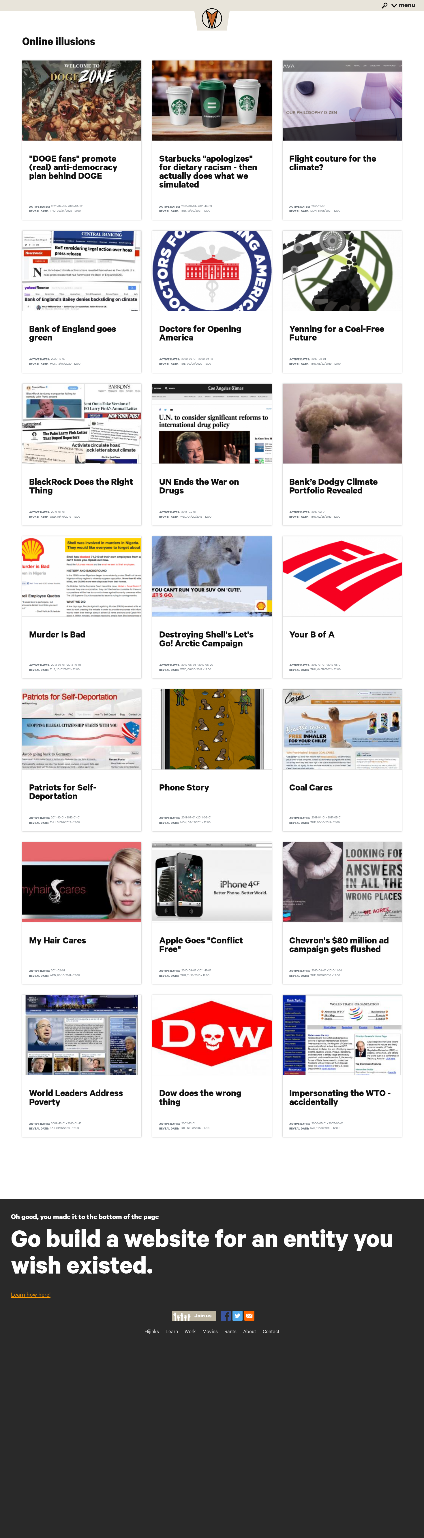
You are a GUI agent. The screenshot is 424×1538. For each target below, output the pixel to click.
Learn (172, 1332)
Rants (230, 1332)
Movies (210, 1332)
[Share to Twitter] (237, 1316)
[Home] (212, 20)
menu (406, 6)
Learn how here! (30, 1296)
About (249, 1332)
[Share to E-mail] (249, 1316)
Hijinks (152, 1332)
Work (190, 1332)
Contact (271, 1332)
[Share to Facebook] (226, 1316)
